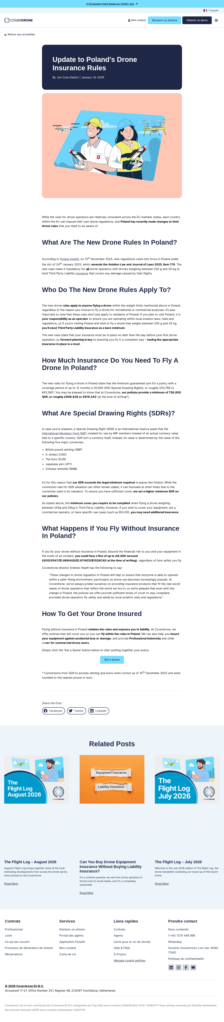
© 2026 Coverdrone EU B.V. (24, 986)
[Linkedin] (171, 967)
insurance (82, 273)
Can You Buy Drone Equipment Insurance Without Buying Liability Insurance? (111, 866)
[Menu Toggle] (216, 20)
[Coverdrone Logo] (18, 20)
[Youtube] (193, 967)
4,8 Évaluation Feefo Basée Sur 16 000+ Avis (110, 3)
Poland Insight (69, 259)
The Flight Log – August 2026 (30, 862)
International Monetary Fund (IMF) (64, 433)
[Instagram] (178, 967)
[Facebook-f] (186, 967)
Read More (11, 883)
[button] (53, 710)
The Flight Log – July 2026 (178, 862)
